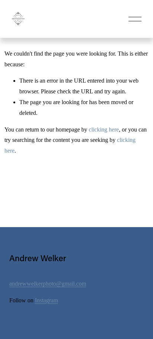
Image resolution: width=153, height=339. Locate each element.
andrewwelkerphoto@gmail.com (47, 283)
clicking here (104, 129)
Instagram (46, 300)
